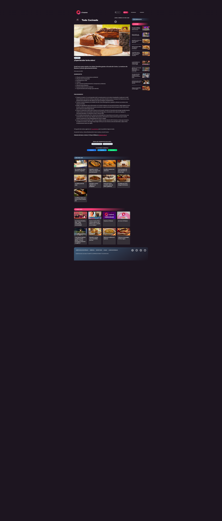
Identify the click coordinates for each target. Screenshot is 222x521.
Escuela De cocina (108, 144)
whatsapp (112, 150)
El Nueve (77, 57)
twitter (102, 150)
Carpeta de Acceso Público (82, 250)
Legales (105, 250)
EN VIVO (125, 12)
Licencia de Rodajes (113, 250)
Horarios (142, 12)
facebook (92, 150)
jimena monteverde (96, 144)
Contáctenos (99, 250)
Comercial (92, 250)
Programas (133, 12)
